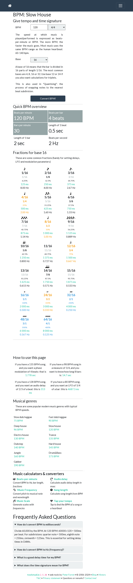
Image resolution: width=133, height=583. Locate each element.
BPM (18, 27)
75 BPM (18, 420)
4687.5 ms (73, 389)
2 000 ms (25, 306)
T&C (38, 578)
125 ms (25, 184)
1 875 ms (71, 281)
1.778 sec (30, 375)
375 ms (71, 184)
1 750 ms (48, 281)
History (102, 574)
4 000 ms (71, 306)
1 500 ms (71, 257)
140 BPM (19, 447)
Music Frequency (27, 489)
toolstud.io (33, 574)
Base (18, 59)
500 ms (25, 208)
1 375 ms (48, 257)
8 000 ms (48, 330)
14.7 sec (66, 375)
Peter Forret (68, 574)
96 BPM (18, 429)
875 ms (25, 233)
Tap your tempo (63, 500)
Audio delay (60, 479)
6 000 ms (25, 330)
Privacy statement (51, 578)
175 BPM (54, 456)
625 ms (48, 208)
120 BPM (54, 429)
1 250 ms (25, 257)
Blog (94, 574)
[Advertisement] (72, 347)
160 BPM (19, 456)
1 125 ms (71, 233)
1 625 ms (25, 281)
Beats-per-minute (27, 479)
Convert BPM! (48, 98)
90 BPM (53, 420)
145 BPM (54, 447)
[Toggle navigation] (120, 6)
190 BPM (19, 465)
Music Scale (23, 500)
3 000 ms (48, 306)
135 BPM (54, 438)
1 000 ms (48, 233)
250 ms (48, 184)
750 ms (71, 208)
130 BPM (19, 438)
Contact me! (91, 578)
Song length (61, 489)
